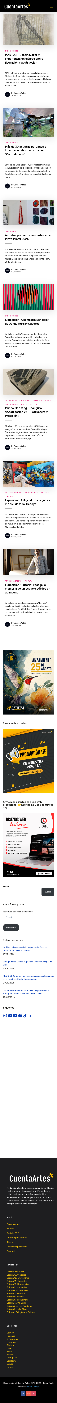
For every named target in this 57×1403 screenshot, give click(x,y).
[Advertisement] (28, 1054)
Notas (24, 404)
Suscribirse (11, 927)
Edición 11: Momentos (17, 1281)
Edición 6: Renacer (16, 1296)
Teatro (10, 1351)
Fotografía (12, 1357)
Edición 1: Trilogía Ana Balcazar (21, 1312)
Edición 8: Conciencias (17, 1290)
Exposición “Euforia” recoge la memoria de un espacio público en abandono (27, 588)
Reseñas (11, 1336)
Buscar (6, 886)
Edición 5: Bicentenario (18, 1300)
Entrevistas (12, 1339)
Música (10, 1354)
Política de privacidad (17, 1246)
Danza (10, 1364)
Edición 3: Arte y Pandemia (20, 1306)
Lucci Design (33, 1386)
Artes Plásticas (41, 401)
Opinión (10, 1333)
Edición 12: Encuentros (18, 1278)
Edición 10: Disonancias (18, 1284)
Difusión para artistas (17, 1237)
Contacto (11, 1251)
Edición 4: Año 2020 (16, 1303)
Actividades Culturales (17, 401)
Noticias (11, 1228)
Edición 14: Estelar (15, 1271)
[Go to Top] (51, 1397)
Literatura (11, 1342)
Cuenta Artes (20, 93)
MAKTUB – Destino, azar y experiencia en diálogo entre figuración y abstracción (24, 58)
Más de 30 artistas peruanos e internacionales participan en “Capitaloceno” (25, 150)
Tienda (10, 1242)
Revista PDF (13, 1233)
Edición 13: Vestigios (16, 1275)
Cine (9, 1348)
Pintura (34, 404)
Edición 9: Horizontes (17, 1287)
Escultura (11, 1361)
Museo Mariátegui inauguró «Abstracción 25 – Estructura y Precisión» (26, 411)
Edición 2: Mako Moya (17, 1309)
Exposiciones (11, 51)
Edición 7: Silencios (16, 1293)
